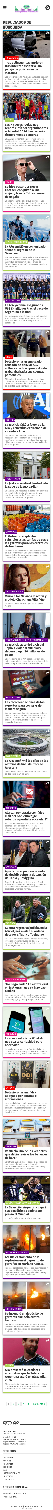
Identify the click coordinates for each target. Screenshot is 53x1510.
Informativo (9, 1458)
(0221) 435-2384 (10, 1497)
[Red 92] (26, 8)
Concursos (8, 1479)
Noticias (7, 1461)
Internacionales (11, 1473)
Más (5, 1470)
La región (8, 1476)
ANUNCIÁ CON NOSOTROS (14, 1494)
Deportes (7, 1467)
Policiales (8, 1464)
